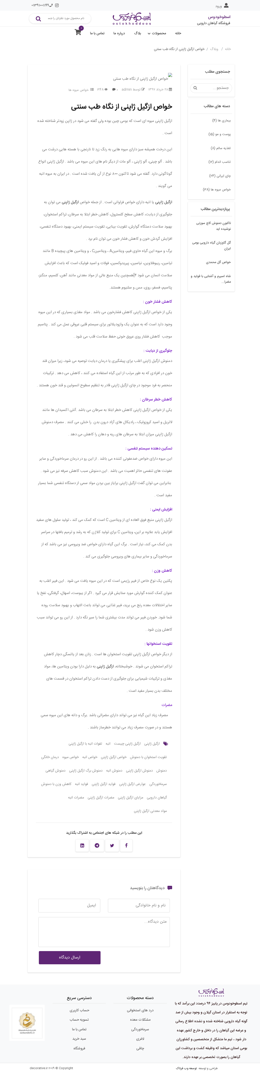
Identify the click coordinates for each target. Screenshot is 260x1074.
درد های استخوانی (140, 1010)
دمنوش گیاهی (55, 771)
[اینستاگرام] (57, 5)
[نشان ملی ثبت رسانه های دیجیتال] (27, 1019)
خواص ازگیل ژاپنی (113, 757)
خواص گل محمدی (218, 262)
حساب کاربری (79, 1010)
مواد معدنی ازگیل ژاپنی (150, 811)
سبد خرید (79, 1039)
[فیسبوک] (126, 845)
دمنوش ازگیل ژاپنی (139, 771)
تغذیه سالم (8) (221, 148)
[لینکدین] (82, 845)
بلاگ (137, 33)
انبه (108, 744)
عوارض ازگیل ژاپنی (132, 784)
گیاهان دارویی (157, 798)
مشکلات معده (140, 1020)
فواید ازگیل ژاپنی (104, 784)
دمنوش (161, 771)
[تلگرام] (97, 845)
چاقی (140, 1049)
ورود (218, 6)
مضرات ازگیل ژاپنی (101, 798)
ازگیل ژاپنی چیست (127, 744)
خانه (178, 33)
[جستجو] (38, 18)
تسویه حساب (79, 1020)
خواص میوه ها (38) (217, 190)
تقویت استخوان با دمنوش (148, 757)
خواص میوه (70, 757)
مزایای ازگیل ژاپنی (130, 798)
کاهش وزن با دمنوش (56, 784)
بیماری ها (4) (221, 120)
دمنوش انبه (114, 771)
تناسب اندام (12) (219, 162)
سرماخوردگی (158, 784)
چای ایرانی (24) (220, 176)
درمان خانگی (50, 757)
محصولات (159, 33)
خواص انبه (89, 757)
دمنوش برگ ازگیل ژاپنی (86, 771)
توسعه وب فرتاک (186, 1068)
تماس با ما (97, 33)
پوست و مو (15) (219, 134)
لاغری (140, 1039)
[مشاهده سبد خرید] (78, 33)
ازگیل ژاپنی (163, 202)
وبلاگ (214, 49)
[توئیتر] (112, 845)
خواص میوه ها (79, 90)
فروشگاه (79, 1049)
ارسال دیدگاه (69, 957)
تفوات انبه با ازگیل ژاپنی (85, 744)
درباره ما (119, 33)
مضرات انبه (76, 798)
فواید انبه (81, 784)
